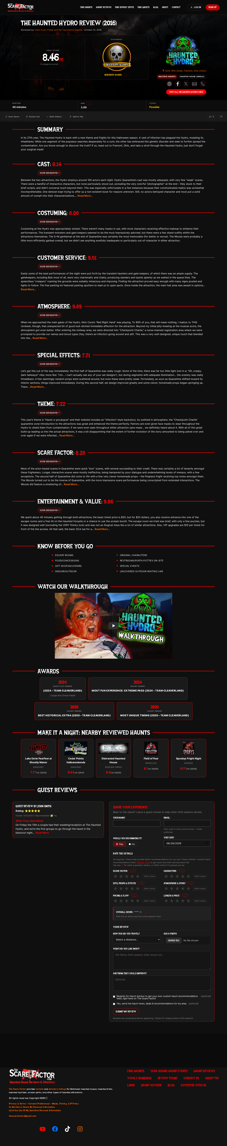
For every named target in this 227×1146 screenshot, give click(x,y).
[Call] (202, 83)
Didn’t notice (149, 876)
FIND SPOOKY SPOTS (124, 7)
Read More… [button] (85, 195)
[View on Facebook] (177, 83)
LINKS (131, 1085)
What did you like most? (127, 949)
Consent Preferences (39, 1103)
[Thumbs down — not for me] (221, 116)
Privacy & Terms (17, 1103)
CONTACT (176, 7)
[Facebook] (55, 1129)
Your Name (119, 818)
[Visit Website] (169, 84)
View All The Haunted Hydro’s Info (186, 92)
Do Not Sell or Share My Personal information (32, 1107)
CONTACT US (191, 1078)
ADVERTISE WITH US (193, 1085)
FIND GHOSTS (143, 7)
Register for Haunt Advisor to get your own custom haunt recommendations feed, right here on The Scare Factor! (164, 997)
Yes (121, 844)
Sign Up (212, 7)
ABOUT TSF (212, 1078)
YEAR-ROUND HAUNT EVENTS (169, 1071)
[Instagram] (80, 1129)
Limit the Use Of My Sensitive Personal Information (35, 1110)
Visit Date (170, 838)
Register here (143, 862)
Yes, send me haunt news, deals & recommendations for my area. (157, 1003)
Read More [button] (42, 832)
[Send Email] (194, 83)
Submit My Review (126, 1011)
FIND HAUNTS (86, 7)
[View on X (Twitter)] (186, 83)
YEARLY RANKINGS (139, 1078)
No (133, 844)
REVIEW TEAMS (167, 1078)
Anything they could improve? (130, 973)
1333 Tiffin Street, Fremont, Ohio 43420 (184, 70)
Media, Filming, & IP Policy (65, 1103)
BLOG (155, 7)
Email (168, 818)
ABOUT (165, 7)
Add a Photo (170, 934)
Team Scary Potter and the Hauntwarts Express (58, 30)
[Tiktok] (67, 1129)
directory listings (57, 1089)
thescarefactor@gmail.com (22, 1116)
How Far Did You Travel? (126, 934)
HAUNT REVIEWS (103, 7)
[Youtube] (42, 1129)
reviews (40, 1089)
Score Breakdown (49, 173)
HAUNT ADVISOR (151, 1085)
